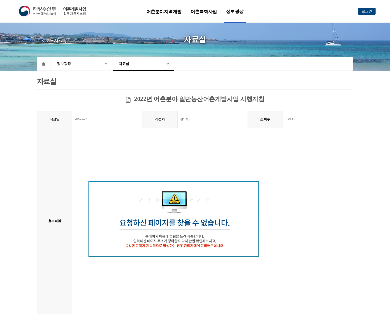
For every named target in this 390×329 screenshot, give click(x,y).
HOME (44, 64)
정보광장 (235, 11)
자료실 (124, 64)
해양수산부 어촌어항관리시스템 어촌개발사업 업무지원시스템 (55, 11)
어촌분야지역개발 (164, 11)
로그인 (367, 11)
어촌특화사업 (204, 11)
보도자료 (54, 40)
